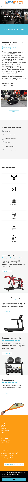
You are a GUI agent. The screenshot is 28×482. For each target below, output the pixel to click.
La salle (3, 425)
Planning (3, 428)
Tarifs (2, 427)
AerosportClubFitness (9, 458)
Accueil (3, 423)
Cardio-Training (14, 193)
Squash (14, 218)
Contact (3, 432)
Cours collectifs (14, 204)
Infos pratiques (5, 430)
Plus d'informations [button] (6, 476)
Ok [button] (14, 479)
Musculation (14, 181)
